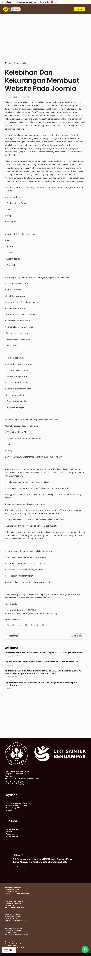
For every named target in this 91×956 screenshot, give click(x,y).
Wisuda (9, 810)
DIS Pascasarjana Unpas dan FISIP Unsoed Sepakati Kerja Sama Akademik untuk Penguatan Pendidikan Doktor (42, 860)
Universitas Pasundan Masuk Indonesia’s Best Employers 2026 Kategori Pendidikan (43, 652)
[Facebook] (41, 2)
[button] (88, 2)
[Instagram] (48, 2)
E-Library (10, 831)
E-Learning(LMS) (13, 808)
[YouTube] (52, 2)
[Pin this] (31, 625)
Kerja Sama (18, 854)
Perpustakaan (12, 829)
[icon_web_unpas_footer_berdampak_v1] (45, 754)
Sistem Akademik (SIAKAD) (17, 805)
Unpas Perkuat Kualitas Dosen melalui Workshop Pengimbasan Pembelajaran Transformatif (41, 684)
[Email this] (7, 625)
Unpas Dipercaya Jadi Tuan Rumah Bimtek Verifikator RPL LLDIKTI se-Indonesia (41, 661)
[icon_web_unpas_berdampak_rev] (12, 9)
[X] (44, 2)
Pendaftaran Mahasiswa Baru (18, 803)
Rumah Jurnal (12, 836)
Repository (10, 834)
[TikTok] (56, 2)
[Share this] (13, 625)
